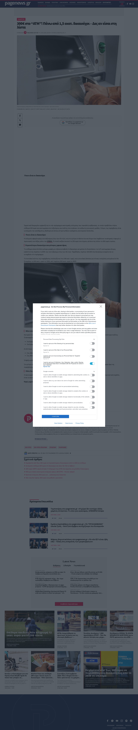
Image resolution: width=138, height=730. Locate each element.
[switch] (92, 343)
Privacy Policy (80, 423)
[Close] (101, 307)
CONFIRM (55, 416)
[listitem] (69, 339)
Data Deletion (58, 423)
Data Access (69, 423)
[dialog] (69, 365)
